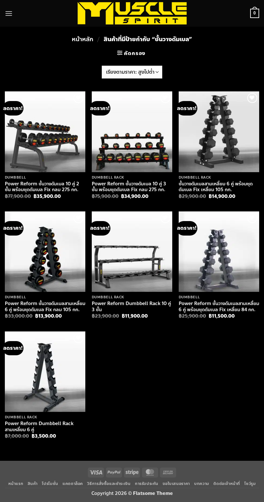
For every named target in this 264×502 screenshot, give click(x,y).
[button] (9, 13)
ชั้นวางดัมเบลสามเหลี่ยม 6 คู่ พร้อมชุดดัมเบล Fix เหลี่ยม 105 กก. (216, 187)
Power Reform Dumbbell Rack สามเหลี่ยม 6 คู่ (39, 426)
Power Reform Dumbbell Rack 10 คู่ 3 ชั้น (131, 306)
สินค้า (33, 484)
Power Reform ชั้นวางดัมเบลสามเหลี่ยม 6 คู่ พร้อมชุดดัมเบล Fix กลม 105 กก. (45, 306)
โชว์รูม (250, 484)
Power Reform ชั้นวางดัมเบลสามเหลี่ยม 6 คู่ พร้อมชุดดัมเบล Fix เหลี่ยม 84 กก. (219, 306)
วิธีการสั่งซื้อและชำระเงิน (108, 484)
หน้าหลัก (82, 39)
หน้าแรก (16, 484)
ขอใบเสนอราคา (176, 484)
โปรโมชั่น (50, 484)
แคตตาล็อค (72, 484)
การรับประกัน (146, 484)
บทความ (201, 484)
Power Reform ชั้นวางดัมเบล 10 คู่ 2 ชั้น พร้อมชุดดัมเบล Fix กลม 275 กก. (42, 187)
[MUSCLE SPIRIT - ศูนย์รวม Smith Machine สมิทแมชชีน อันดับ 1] (132, 13)
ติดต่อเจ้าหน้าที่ (226, 484)
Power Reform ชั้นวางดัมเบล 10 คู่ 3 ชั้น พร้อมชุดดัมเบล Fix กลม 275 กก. (129, 187)
